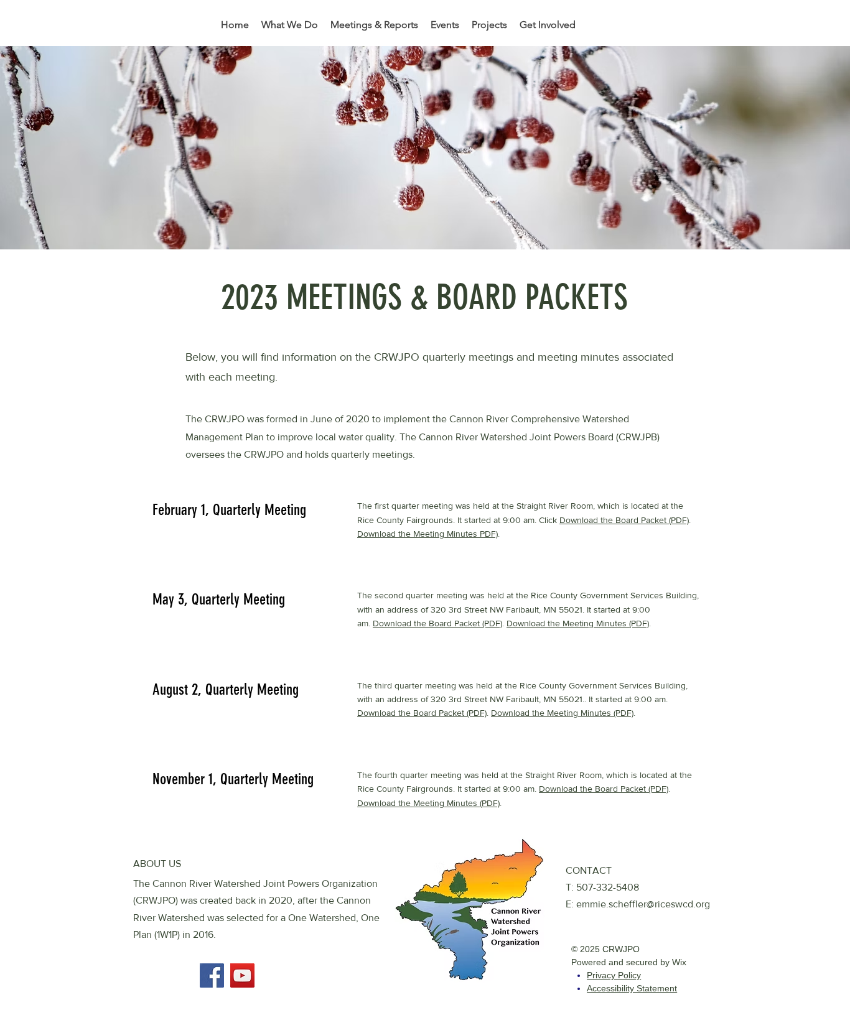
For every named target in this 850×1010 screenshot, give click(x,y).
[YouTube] (242, 975)
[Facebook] (212, 975)
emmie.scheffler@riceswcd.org (643, 904)
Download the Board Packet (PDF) (624, 520)
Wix (679, 962)
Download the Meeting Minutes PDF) (427, 534)
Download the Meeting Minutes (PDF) (578, 623)
